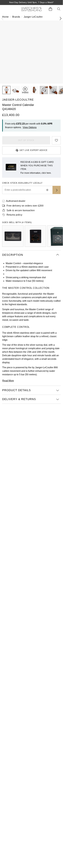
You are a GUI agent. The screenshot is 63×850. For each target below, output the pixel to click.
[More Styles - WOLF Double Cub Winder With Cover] (13, 236)
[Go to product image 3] (34, 90)
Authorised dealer (15, 201)
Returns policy (14, 215)
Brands (16, 17)
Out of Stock (26, 140)
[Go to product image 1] (6, 90)
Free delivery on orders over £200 (25, 205)
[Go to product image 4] (44, 90)
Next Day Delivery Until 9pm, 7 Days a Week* (31, 2)
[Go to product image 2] (16, 90)
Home (5, 17)
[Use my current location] (47, 190)
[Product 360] (25, 90)
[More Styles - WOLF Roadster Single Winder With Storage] (35, 236)
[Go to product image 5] (53, 90)
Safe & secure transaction (21, 210)
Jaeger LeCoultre (33, 17)
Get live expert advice (34, 150)
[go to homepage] (31, 9)
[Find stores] (56, 190)
